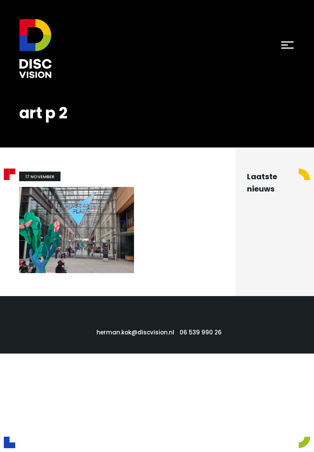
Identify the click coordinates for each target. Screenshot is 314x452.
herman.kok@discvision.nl (135, 332)
